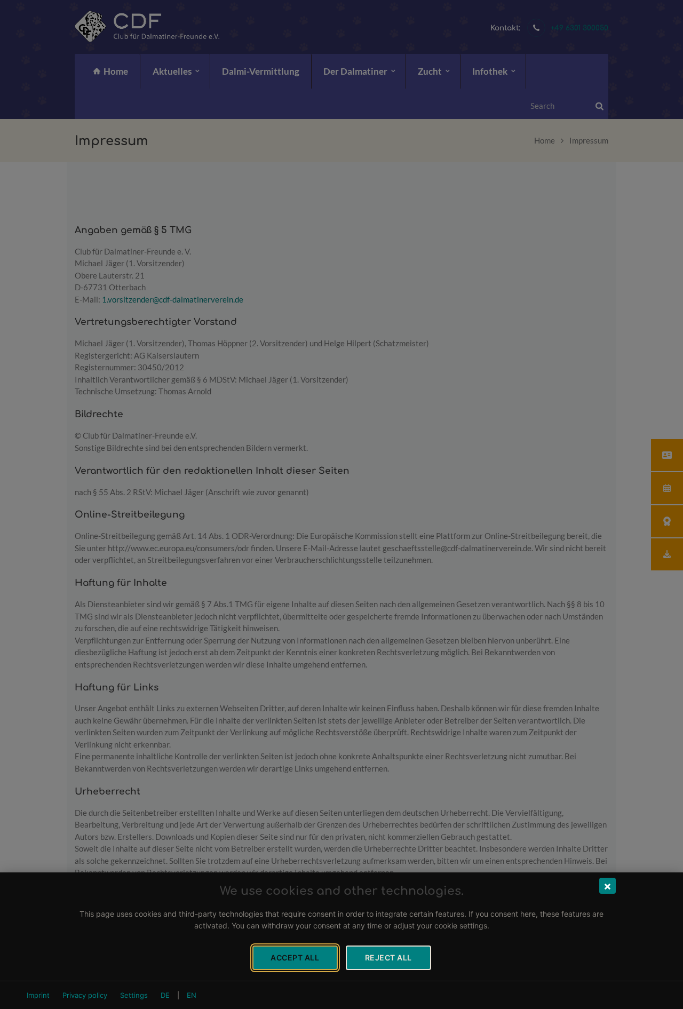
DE (165, 995)
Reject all (388, 957)
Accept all (295, 957)
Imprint (38, 995)
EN (191, 995)
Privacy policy (84, 995)
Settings (134, 995)
